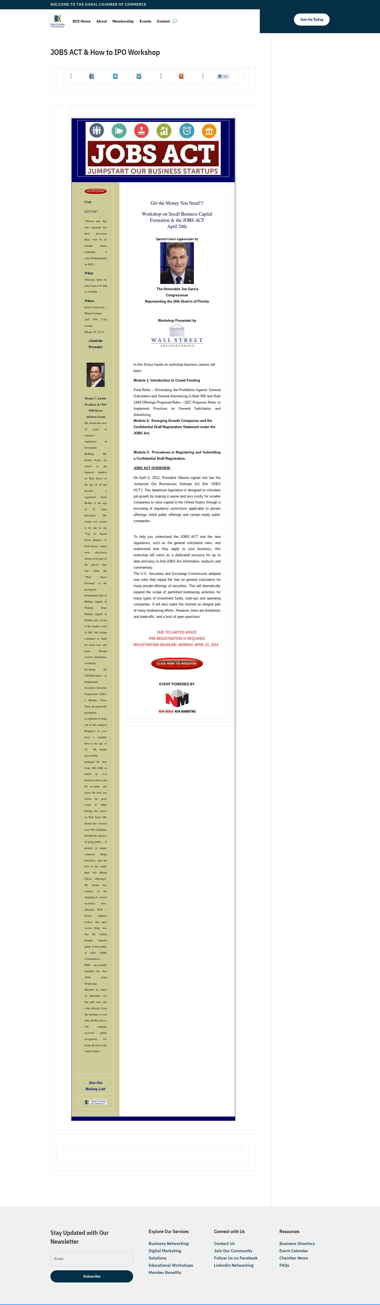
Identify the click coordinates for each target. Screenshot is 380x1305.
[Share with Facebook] (91, 78)
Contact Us (224, 1243)
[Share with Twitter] (115, 78)
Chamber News (293, 1257)
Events (145, 21)
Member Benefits (165, 1272)
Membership (123, 21)
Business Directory (297, 1243)
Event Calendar (293, 1250)
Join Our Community (233, 1250)
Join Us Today (311, 19)
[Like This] (223, 77)
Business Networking (169, 1243)
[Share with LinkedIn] (138, 78)
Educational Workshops (171, 1265)
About (101, 21)
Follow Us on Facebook (236, 1257)
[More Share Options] (181, 78)
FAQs (284, 1265)
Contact (163, 21)
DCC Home (82, 21)
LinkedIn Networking (234, 1265)
